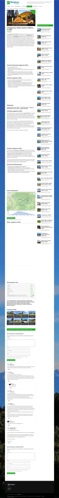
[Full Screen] (8, 196)
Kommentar (9, 338)
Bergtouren (11, 8)
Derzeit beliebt (17, 6)
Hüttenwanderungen (13, 300)
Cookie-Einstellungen (30, 496)
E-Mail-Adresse (9, 350)
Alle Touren (29, 6)
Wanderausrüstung (15, 74)
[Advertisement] (21, 55)
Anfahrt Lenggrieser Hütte (17, 81)
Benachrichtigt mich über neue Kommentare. (15, 471)
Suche (9, 6)
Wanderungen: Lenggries (21, 304)
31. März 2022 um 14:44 (12, 404)
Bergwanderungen (16, 8)
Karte (12, 6)
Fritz (28, 25)
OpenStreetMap (15, 210)
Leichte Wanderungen (22, 8)
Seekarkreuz (29, 35)
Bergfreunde (17, 496)
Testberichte (35, 6)
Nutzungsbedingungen (37, 496)
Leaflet (10, 210)
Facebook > (9, 488)
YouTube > (9, 489)
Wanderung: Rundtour (30, 301)
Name (8, 347)
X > (8, 490)
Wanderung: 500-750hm (21, 301)
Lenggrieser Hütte (18, 166)
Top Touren (24, 6)
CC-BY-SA (29, 210)
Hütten (33, 12)
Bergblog (43, 496)
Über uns (8, 496)
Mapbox (34, 210)
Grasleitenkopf (16, 36)
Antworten (9, 369)
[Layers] (34, 194)
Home (8, 8)
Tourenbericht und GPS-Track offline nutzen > (15, 219)
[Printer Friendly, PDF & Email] (9, 32)
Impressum (12, 496)
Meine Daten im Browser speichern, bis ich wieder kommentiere (18, 356)
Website (8, 353)
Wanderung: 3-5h (13, 301)
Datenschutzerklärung (23, 496)
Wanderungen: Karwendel (11, 304)
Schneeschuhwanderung (21, 300)
